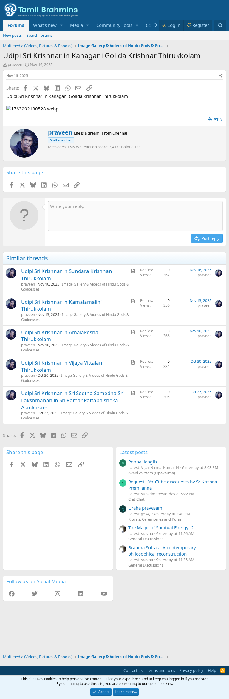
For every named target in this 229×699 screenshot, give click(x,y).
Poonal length (142, 462)
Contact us (133, 670)
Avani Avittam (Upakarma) (151, 473)
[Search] (220, 25)
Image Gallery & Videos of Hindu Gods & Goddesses (75, 287)
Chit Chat (136, 499)
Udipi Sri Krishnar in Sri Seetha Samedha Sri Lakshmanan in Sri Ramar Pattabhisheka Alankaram (72, 400)
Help (212, 670)
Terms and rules (161, 670)
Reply (217, 118)
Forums (15, 25)
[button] (61, 25)
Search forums (39, 35)
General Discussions (145, 538)
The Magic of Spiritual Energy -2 (161, 527)
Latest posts (133, 452)
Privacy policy (191, 670)
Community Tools (114, 25)
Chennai (119, 133)
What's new (45, 25)
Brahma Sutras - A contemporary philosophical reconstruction (162, 550)
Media (76, 25)
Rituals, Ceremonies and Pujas (154, 519)
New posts (12, 35)
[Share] (221, 75)
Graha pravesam (145, 508)
